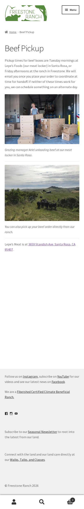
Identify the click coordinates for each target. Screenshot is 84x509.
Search (42, 502)
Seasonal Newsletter (42, 432)
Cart (64, 498)
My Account (14, 502)
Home (13, 32)
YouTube (63, 376)
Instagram (30, 376)
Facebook (58, 382)
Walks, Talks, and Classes (27, 460)
